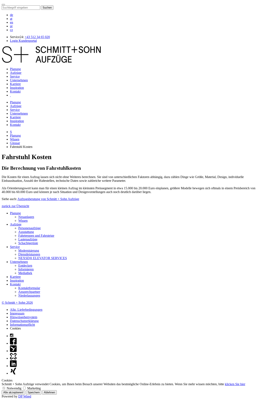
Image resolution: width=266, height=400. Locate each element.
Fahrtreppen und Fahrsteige (36, 235)
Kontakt (15, 91)
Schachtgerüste (28, 243)
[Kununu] (13, 358)
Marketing (33, 388)
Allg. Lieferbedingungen (26, 309)
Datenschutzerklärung (24, 321)
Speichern (34, 392)
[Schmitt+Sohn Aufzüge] (51, 62)
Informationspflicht (22, 324)
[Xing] (13, 373)
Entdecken (25, 265)
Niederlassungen (29, 295)
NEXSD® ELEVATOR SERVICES (42, 258)
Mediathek (25, 273)
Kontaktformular (29, 288)
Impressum (17, 313)
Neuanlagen (26, 217)
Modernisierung (28, 250)
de (11, 15)
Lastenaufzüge (27, 239)
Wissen (14, 139)
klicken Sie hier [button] (235, 384)
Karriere (15, 84)
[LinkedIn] (13, 366)
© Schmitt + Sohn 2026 (17, 302)
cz (11, 30)
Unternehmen (19, 80)
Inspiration (17, 87)
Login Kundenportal (23, 40)
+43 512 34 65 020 (37, 37)
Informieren (26, 269)
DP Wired (24, 396)
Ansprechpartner (29, 291)
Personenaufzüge (29, 228)
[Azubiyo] (13, 351)
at (11, 18)
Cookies (15, 328)
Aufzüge (15, 72)
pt (11, 26)
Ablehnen (49, 392)
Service (15, 76)
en (11, 22)
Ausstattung (26, 232)
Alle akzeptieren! (13, 392)
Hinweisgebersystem (23, 317)
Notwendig (14, 388)
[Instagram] (11, 336)
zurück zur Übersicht (15, 206)
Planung (15, 69)
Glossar (15, 143)
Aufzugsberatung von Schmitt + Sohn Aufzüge (48, 199)
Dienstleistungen (29, 254)
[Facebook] (13, 343)
